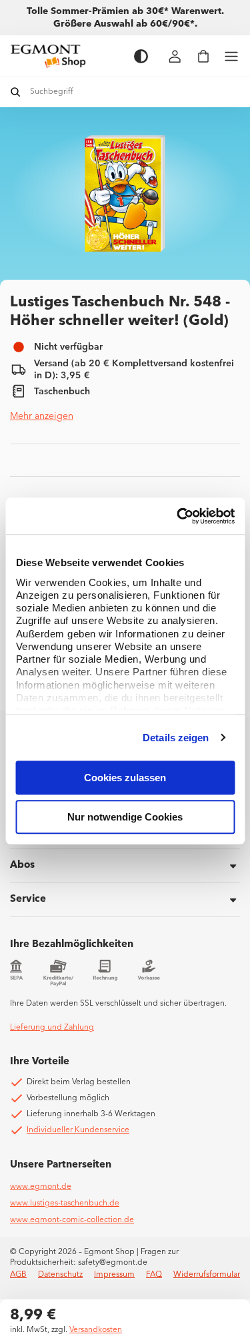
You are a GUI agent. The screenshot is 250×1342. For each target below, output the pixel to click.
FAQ (154, 1275)
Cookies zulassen (125, 777)
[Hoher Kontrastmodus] (141, 56)
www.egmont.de (40, 1187)
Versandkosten (95, 1330)
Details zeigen (176, 737)
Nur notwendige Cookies (125, 817)
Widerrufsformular (206, 1275)
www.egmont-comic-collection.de (72, 1220)
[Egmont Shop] (65, 56)
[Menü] (231, 56)
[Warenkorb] (203, 56)
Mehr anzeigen (41, 416)
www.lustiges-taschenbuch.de (64, 1203)
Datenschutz (60, 1275)
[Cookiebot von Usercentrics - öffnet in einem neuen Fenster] (178, 516)
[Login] (175, 56)
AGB (18, 1275)
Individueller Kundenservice (78, 1130)
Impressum (114, 1275)
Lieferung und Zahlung (52, 1028)
